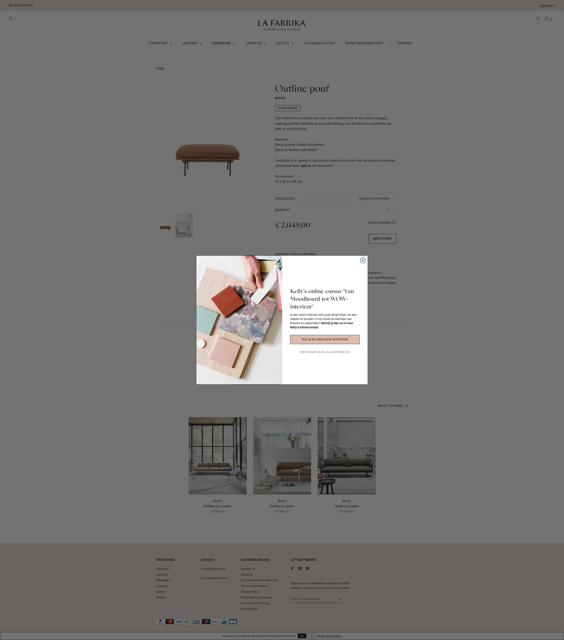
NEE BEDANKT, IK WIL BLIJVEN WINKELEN (325, 352)
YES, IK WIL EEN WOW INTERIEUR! (325, 339)
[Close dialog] (363, 260)
